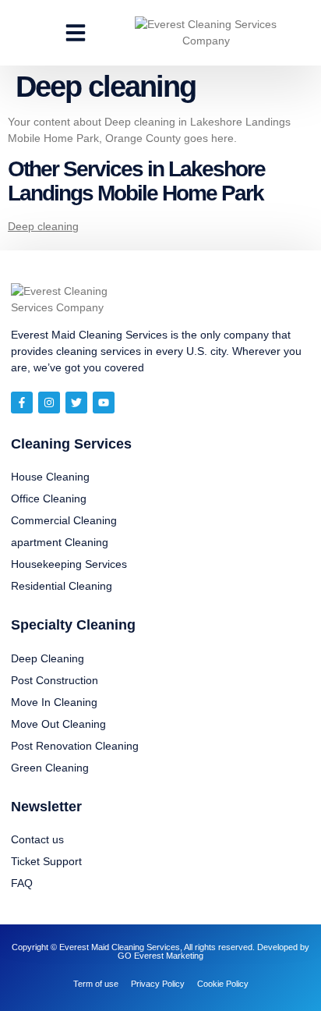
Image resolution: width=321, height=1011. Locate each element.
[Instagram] (49, 402)
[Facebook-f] (22, 402)
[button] (75, 32)
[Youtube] (104, 402)
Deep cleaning (43, 226)
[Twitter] (76, 402)
